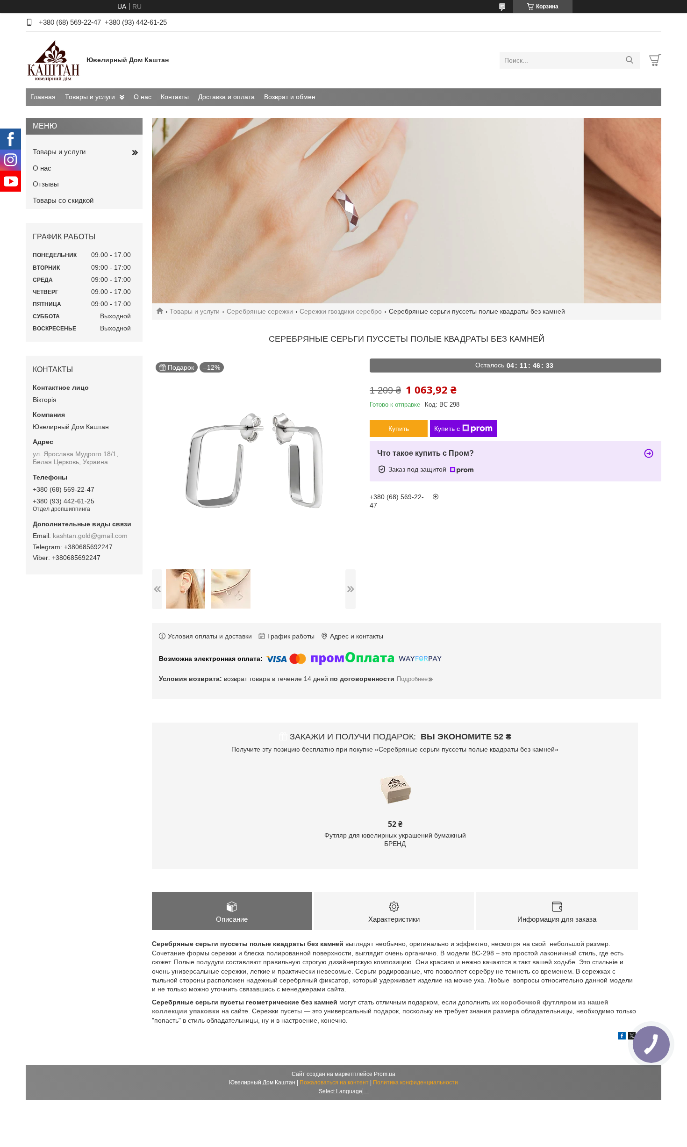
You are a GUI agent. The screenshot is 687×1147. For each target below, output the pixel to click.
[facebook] (622, 1037)
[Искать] (629, 60)
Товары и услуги (90, 96)
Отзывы (46, 184)
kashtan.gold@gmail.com (90, 535)
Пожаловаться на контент (334, 1082)
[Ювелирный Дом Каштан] (54, 60)
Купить (398, 428)
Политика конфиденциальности (415, 1082)
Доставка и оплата (226, 96)
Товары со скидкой (63, 200)
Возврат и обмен (289, 96)
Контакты (175, 96)
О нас (142, 96)
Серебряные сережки (260, 311)
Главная (43, 96)
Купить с (447, 428)
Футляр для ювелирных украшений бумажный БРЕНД (395, 839)
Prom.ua (384, 1074)
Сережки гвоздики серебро (341, 311)
